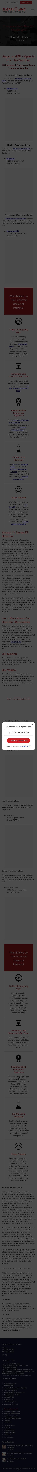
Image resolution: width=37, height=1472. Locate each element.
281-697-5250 (24, 746)
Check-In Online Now (18, 740)
